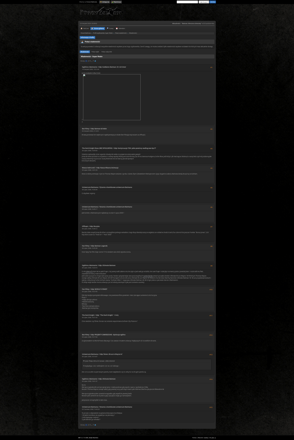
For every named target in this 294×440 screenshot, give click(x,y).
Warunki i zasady (203, 438)
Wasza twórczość (88, 168)
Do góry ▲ (212, 438)
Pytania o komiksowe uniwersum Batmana (116, 187)
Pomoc (194, 438)
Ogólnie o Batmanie (89, 67)
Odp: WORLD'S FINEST (99, 289)
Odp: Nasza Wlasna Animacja (107, 168)
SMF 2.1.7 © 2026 (83, 437)
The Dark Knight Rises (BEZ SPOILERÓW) (97, 148)
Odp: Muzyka (95, 226)
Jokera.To (89, 271)
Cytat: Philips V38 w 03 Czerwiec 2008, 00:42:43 (100, 361)
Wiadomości (85, 52)
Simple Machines (93, 437)
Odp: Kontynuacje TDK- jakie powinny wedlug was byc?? (135, 148)
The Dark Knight (88, 315)
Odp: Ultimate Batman (107, 265)
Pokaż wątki (95, 52)
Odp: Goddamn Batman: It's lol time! (112, 67)
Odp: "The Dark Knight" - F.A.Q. (107, 315)
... (92, 61)
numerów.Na (148, 276)
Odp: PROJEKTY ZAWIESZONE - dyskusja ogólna (108, 335)
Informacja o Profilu (87, 37)
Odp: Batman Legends (99, 246)
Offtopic (85, 226)
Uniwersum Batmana (90, 187)
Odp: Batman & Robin (99, 129)
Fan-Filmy (85, 246)
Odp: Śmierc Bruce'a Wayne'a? (111, 354)
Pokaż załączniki (107, 52)
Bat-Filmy (85, 129)
